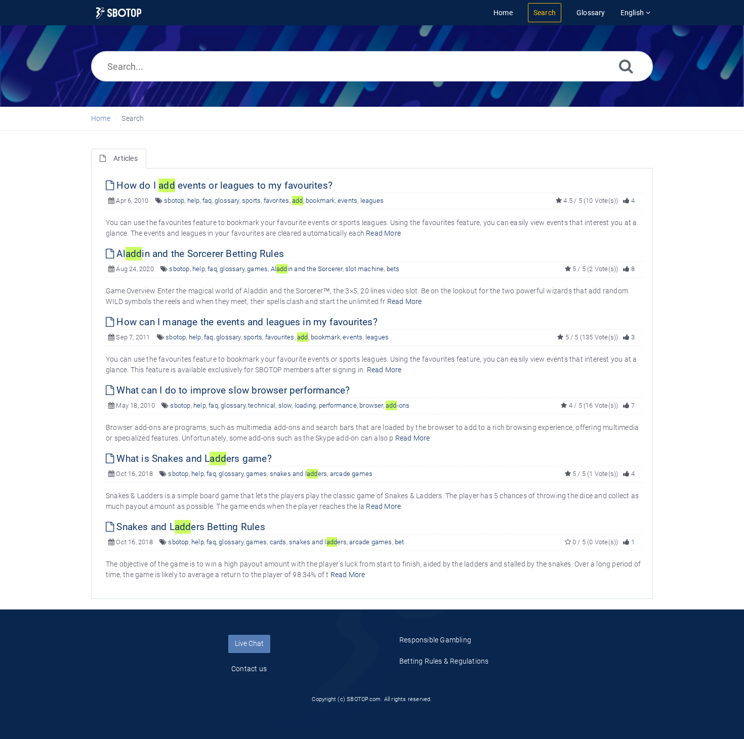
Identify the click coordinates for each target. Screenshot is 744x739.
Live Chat (249, 643)
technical (261, 405)
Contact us (249, 669)
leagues (372, 200)
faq (207, 200)
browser (371, 405)
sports (251, 200)
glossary (227, 200)
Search (132, 118)
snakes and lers (298, 473)
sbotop (174, 200)
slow (285, 405)
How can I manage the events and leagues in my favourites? (246, 322)
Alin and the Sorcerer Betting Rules (199, 253)
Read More (383, 233)
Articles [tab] (125, 158)
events (347, 200)
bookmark (320, 200)
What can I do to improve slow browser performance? (232, 390)
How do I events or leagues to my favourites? (223, 185)
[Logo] (118, 13)
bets (393, 269)
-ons (397, 405)
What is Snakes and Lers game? (193, 458)
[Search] (626, 66)
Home (100, 118)
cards (278, 542)
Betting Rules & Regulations (443, 661)
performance (338, 405)
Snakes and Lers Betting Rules (189, 527)
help (193, 200)
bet (399, 542)
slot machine (364, 269)
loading (305, 405)
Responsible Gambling (435, 640)
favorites (277, 200)
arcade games (351, 473)
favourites (280, 337)
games (257, 269)
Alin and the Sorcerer (307, 269)
